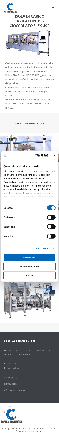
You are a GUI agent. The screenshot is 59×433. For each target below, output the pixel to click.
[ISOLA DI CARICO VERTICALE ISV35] (29, 287)
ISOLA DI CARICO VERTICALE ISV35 (29, 314)
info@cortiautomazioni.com (21, 354)
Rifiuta (29, 275)
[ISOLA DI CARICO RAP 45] (29, 145)
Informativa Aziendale (14, 390)
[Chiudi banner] (54, 156)
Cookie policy (11, 377)
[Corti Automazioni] (11, 414)
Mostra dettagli (42, 248)
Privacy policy (10, 383)
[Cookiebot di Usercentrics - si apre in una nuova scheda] (36, 156)
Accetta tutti (29, 257)
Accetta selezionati (29, 266)
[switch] (51, 217)
